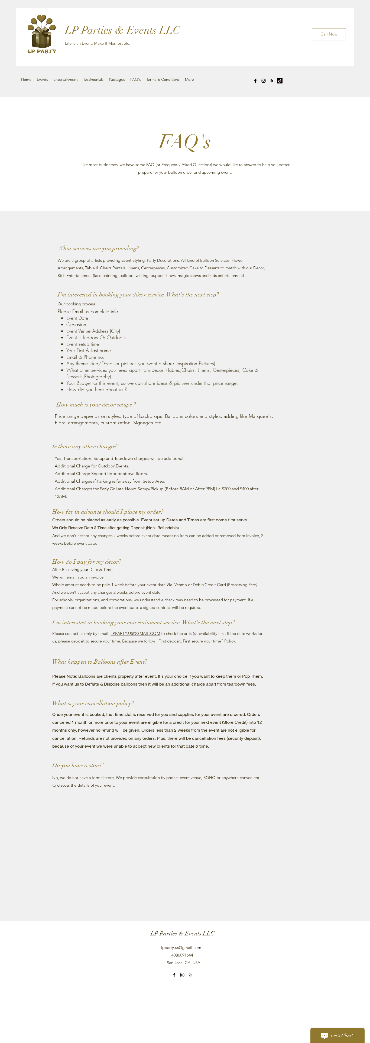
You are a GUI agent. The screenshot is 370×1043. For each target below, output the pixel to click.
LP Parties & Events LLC (122, 30)
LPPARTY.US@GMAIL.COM (135, 633)
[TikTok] (280, 80)
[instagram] (263, 80)
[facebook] (255, 80)
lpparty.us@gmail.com (181, 947)
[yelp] (271, 80)
